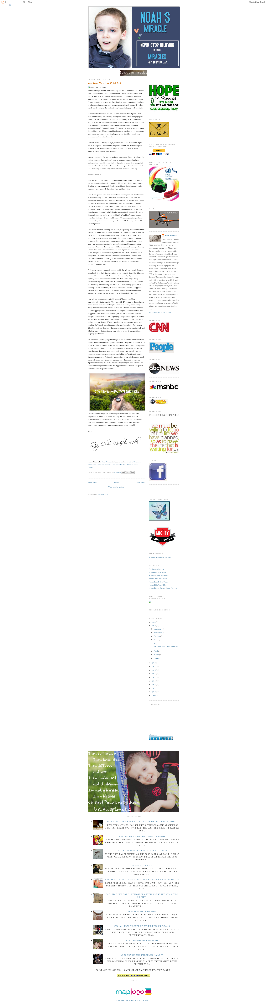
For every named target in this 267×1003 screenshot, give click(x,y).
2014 (154, 677)
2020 (154, 622)
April (156, 651)
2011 (154, 688)
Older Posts (140, 482)
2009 (154, 695)
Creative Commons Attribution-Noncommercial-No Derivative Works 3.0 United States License (114, 464)
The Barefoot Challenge (142, 911)
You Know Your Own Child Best (104, 83)
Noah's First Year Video (157, 572)
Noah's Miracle (172, 235)
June (156, 639)
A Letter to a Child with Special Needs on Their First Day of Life (142, 879)
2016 (154, 670)
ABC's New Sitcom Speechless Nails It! (142, 955)
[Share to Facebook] (130, 472)
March (156, 654)
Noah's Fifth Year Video (158, 585)
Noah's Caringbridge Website (160, 557)
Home (116, 482)
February (157, 658)
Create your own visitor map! (133, 1000)
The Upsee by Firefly (142, 865)
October (157, 636)
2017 (154, 666)
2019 (154, 625)
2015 (154, 673)
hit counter (153, 735)
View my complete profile (161, 312)
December (158, 629)
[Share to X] (128, 472)
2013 (154, 681)
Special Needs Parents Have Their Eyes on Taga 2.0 (142, 926)
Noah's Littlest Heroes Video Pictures (163, 588)
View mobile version (116, 487)
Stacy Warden (107, 461)
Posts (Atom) (102, 494)
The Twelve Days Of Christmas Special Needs (142, 850)
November (158, 632)
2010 (154, 692)
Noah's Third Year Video (158, 578)
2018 (154, 663)
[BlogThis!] (125, 472)
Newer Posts (92, 482)
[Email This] (122, 472)
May (156, 643)
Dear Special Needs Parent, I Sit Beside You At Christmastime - (142, 821)
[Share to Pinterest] (133, 472)
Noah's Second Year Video (159, 575)
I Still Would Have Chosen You (142, 940)
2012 (154, 684)
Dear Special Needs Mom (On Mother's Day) (142, 836)
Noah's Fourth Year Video (158, 582)
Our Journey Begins (156, 569)
